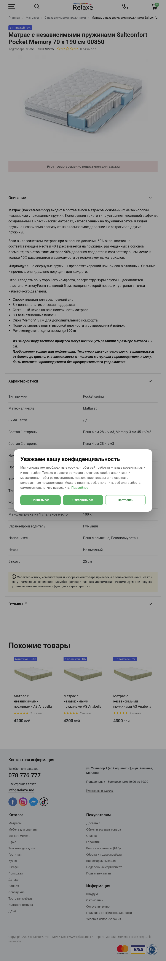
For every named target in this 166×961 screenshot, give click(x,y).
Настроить (125, 500)
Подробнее (79, 488)
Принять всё (40, 500)
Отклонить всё (83, 500)
